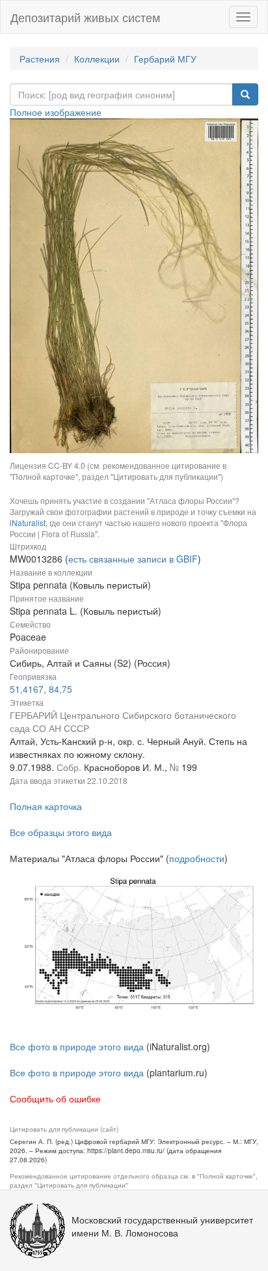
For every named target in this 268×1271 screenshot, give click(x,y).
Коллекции (97, 58)
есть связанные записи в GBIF (133, 558)
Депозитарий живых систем (85, 16)
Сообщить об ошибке (55, 1098)
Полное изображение (55, 112)
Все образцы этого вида (61, 832)
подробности (196, 858)
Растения (40, 58)
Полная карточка (46, 806)
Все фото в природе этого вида (77, 1046)
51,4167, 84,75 (41, 688)
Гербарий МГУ (165, 58)
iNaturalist (28, 522)
